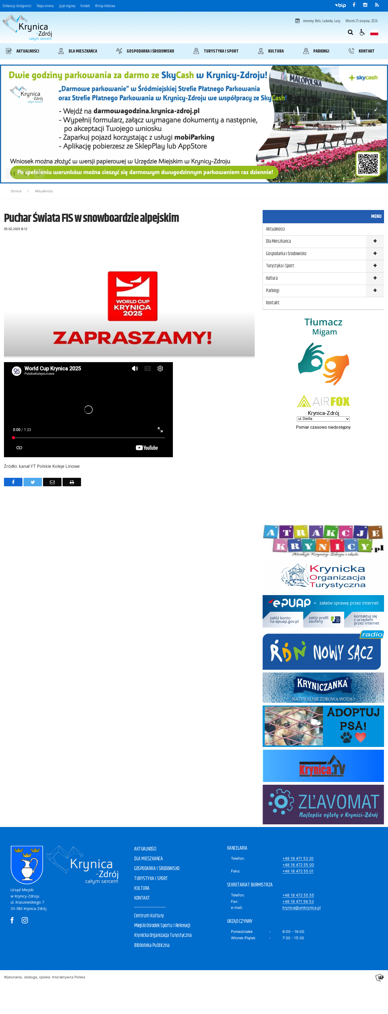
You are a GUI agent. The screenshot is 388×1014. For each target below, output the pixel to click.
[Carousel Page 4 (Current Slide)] (66, 173)
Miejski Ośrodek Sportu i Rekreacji (162, 926)
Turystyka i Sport (280, 266)
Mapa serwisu (45, 6)
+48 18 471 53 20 (298, 858)
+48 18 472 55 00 (298, 864)
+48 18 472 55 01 (298, 871)
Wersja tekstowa (105, 6)
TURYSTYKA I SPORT (151, 879)
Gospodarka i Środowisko (286, 254)
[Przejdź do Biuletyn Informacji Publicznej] (340, 5)
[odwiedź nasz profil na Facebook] (354, 5)
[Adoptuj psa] (323, 745)
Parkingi (272, 291)
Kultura (272, 278)
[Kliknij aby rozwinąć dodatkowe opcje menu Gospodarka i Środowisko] (375, 254)
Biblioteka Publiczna (151, 945)
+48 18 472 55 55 (298, 895)
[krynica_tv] (323, 780)
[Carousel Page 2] (56, 173)
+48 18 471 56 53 (298, 901)
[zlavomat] (323, 822)
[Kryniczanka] (323, 701)
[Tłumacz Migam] (323, 390)
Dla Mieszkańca (278, 241)
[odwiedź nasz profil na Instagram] (365, 5)
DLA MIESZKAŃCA (148, 859)
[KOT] (323, 591)
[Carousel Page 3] (61, 173)
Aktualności (275, 229)
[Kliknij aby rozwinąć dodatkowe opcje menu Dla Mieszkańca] (375, 242)
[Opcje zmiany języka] (374, 32)
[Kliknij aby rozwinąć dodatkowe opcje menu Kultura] (375, 279)
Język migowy (67, 6)
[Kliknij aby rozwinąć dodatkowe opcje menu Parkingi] (375, 291)
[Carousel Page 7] (81, 173)
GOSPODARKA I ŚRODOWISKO (156, 869)
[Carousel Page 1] (51, 173)
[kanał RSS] (377, 5)
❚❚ (10, 173)
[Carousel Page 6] (76, 173)
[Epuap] (323, 626)
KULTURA (141, 888)
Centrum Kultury (149, 916)
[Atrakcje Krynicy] (323, 555)
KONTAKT (142, 898)
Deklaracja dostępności (17, 6)
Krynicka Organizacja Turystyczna (162, 935)
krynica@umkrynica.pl (301, 907)
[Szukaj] (350, 32)
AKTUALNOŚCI (145, 849)
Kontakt (85, 6)
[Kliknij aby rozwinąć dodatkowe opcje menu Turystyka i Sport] (375, 266)
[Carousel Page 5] (71, 173)
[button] (362, 32)
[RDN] (323, 668)
